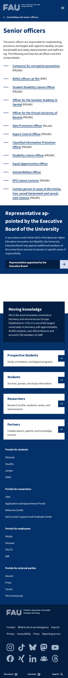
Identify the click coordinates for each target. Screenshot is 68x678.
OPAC (8, 477)
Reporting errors (51, 634)
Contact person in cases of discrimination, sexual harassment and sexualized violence (37, 193)
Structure (8, 674)
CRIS (7, 497)
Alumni (9, 576)
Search (55, 674)
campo (9, 470)
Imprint (55, 627)
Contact (11, 627)
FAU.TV (9, 550)
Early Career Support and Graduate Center (28, 517)
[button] (34, 358)
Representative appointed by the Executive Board (27, 264)
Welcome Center (14, 510)
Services (32, 674)
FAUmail (9, 457)
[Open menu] (62, 8)
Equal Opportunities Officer (30, 164)
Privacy (11, 634)
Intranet (9, 543)
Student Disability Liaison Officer (34, 87)
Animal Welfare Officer (27, 172)
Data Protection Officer (27, 126)
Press (8, 582)
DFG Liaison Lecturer (26, 181)
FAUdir (9, 536)
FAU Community (14, 596)
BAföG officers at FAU (26, 79)
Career (9, 589)
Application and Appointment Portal (25, 503)
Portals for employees (18, 528)
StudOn (9, 464)
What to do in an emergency (33, 627)
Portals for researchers (18, 489)
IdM (7, 556)
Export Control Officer (27, 134)
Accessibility (24, 634)
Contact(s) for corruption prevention (36, 66)
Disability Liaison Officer (28, 155)
